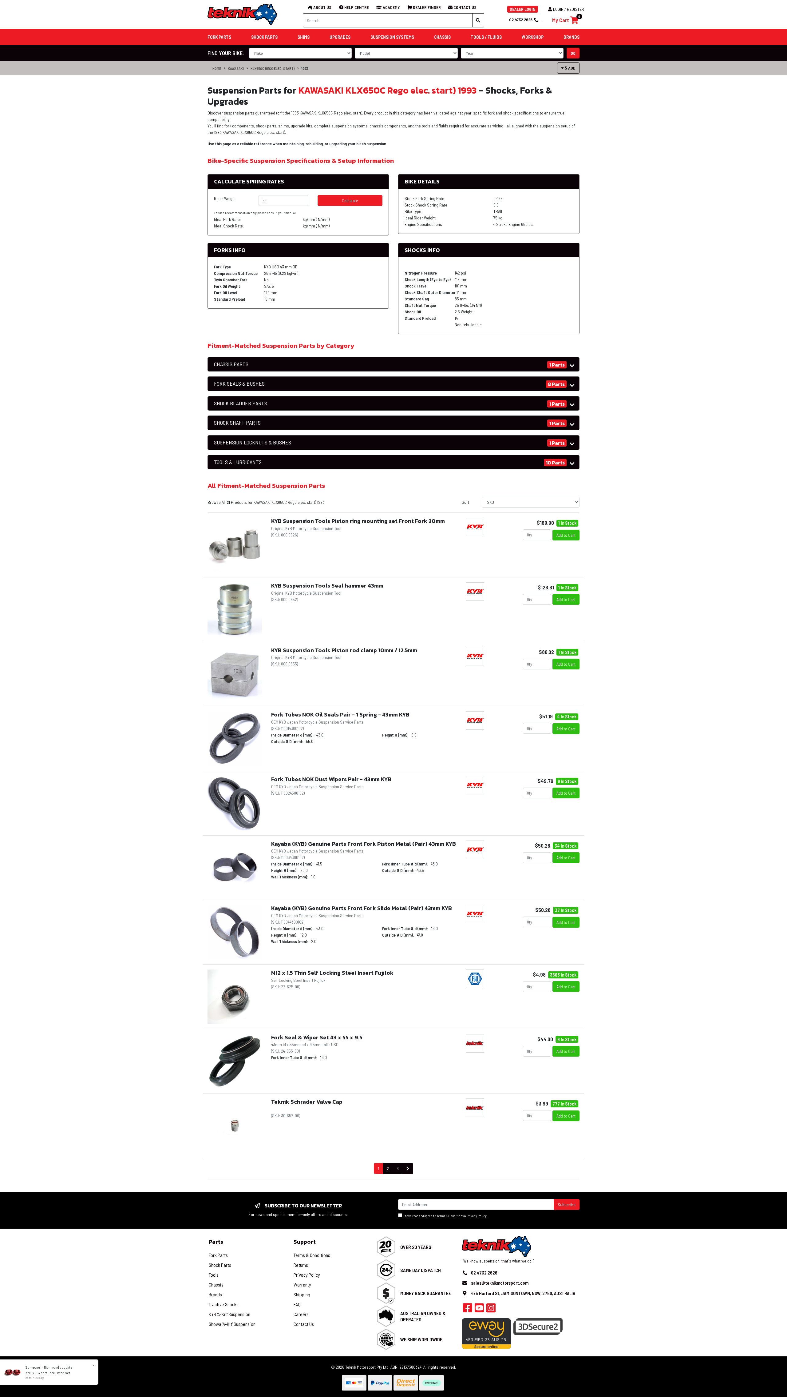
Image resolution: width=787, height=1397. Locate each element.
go (573, 53)
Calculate (350, 200)
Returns (301, 1265)
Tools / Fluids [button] (486, 37)
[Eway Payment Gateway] (486, 1332)
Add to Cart (565, 535)
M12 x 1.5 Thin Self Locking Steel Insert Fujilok (332, 973)
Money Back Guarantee (425, 1293)
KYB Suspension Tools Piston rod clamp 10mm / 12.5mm (344, 650)
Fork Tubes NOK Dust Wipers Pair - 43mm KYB (331, 779)
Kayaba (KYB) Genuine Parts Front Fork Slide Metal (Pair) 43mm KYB (361, 908)
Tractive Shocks (224, 1304)
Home (216, 68)
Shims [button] (304, 37)
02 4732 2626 (520, 19)
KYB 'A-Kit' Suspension (229, 1314)
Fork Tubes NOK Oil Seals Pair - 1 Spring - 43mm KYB (340, 714)
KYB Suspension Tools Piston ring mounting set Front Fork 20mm (358, 521)
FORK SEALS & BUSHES (239, 383)
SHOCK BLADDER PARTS (240, 403)
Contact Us (304, 1324)
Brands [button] (571, 37)
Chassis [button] (442, 37)
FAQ (297, 1304)
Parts (216, 1242)
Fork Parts (218, 1255)
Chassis (216, 1284)
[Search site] (478, 20)
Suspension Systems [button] (392, 37)
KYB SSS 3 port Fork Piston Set (48, 1373)
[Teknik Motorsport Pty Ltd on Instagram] (491, 1310)
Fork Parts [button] (219, 37)
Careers (301, 1314)
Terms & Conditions (450, 1216)
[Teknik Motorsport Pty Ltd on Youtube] (479, 1310)
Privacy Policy (477, 1216)
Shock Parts (220, 1265)
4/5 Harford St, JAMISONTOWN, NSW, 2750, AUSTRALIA (523, 1293)
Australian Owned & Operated (423, 1316)
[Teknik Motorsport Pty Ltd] (243, 14)
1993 (304, 68)
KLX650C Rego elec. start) (273, 68)
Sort (465, 502)
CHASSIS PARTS (231, 364)
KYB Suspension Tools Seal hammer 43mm (327, 585)
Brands (215, 1294)
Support (305, 1242)
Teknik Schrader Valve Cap (306, 1102)
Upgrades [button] (340, 37)
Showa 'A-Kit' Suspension (232, 1324)
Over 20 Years (415, 1247)
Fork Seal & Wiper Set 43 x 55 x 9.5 (316, 1037)
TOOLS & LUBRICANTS (238, 462)
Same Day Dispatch (420, 1270)
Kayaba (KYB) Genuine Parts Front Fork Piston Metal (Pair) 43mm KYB (363, 844)
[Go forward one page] (407, 1168)
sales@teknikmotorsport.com (499, 1283)
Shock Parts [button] (264, 37)
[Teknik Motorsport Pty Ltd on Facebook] (467, 1310)
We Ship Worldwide (421, 1339)
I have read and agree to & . (445, 1216)
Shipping (302, 1294)
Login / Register (568, 9)
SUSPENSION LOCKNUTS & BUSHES (252, 442)
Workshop (533, 37)
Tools (214, 1275)
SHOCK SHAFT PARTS (237, 423)
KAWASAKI (236, 68)
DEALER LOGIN (523, 9)
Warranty (302, 1284)
